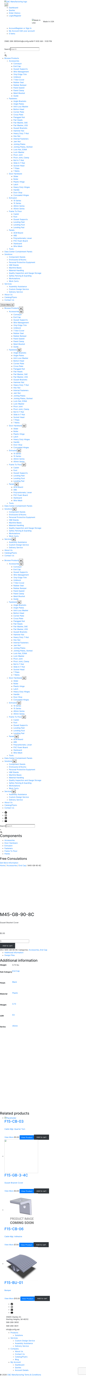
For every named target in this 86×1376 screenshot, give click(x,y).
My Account (22, 31)
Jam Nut (17, 141)
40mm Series (19, 206)
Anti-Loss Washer (20, 106)
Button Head (18, 109)
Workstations (14, 278)
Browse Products (11, 58)
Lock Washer (18, 152)
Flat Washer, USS (20, 125)
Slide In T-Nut (19, 163)
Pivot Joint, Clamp (21, 157)
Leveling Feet (19, 222)
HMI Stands (14, 265)
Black (14, 982)
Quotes (12, 10)
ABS (15, 235)
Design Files (9, 955)
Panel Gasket (19, 88)
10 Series (17, 200)
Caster (16, 214)
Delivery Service (16, 292)
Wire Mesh (17, 246)
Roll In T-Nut (18, 160)
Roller (15, 179)
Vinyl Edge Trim (20, 74)
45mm (15, 1026)
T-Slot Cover (18, 80)
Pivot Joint (18, 155)
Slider (15, 176)
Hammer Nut (18, 131)
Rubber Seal (18, 82)
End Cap (17, 66)
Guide (15, 96)
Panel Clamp (18, 90)
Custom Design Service (19, 289)
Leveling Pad (18, 227)
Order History (14, 13)
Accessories (14, 61)
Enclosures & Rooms (17, 260)
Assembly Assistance (18, 286)
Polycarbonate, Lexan (22, 238)
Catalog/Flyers (10, 297)
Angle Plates (18, 104)
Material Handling (16, 270)
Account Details (21, 1370)
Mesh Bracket (19, 93)
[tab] (45, 952)
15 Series (17, 203)
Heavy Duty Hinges (21, 187)
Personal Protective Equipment (22, 262)
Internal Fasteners (20, 139)
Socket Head (18, 166)
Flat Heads (18, 120)
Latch (15, 184)
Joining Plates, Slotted (22, 147)
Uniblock (17, 77)
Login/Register (15, 16)
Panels (11, 230)
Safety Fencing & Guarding (20, 276)
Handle (16, 190)
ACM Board (18, 233)
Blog (17, 1359)
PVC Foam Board (20, 241)
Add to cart (7, 946)
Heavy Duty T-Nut (21, 133)
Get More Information (9, 863)
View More (9, 1137)
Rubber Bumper (20, 85)
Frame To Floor (15, 211)
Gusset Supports (20, 69)
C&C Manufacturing (15, 1375)
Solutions (8, 254)
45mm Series (19, 208)
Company (15, 1349)
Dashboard (13, 7)
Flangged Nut (19, 117)
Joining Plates (19, 144)
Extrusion (13, 198)
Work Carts (14, 281)
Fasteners (13, 98)
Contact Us (9, 300)
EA (13, 1015)
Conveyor (17, 63)
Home (2, 865)
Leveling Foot (19, 225)
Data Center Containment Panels (18, 251)
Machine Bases (15, 268)
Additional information (13, 952)
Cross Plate (18, 114)
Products (14, 1332)
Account (20, 28)
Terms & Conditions (32, 1375)
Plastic (15, 993)
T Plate (16, 168)
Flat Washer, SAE (20, 123)
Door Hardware (15, 174)
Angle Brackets (19, 101)
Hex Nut (16, 136)
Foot (15, 217)
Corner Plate (18, 112)
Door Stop (17, 192)
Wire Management (21, 72)
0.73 (14, 1004)
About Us (8, 294)
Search (7, 49)
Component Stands (17, 257)
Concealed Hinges (21, 195)
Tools (11, 249)
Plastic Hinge (19, 182)
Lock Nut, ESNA (20, 149)
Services (8, 284)
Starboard (17, 243)
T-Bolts (16, 171)
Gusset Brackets (20, 128)
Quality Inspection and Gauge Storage (25, 273)
